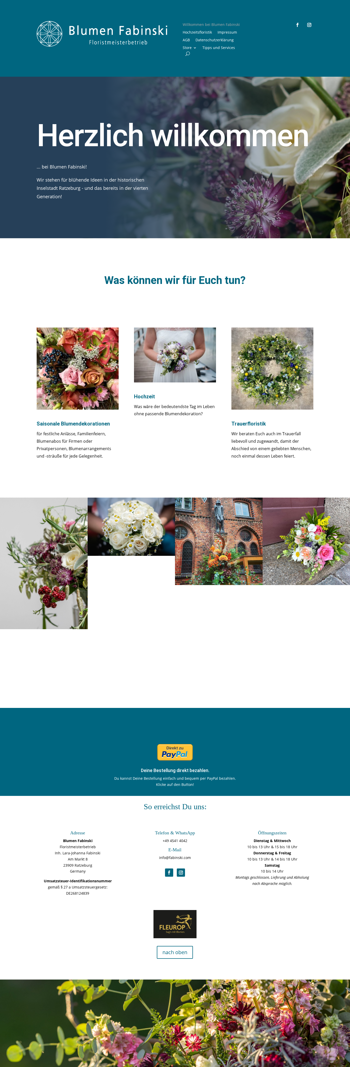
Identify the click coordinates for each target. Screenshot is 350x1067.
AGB (186, 40)
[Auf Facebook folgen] (297, 25)
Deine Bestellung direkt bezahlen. (175, 770)
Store (187, 48)
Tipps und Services (218, 48)
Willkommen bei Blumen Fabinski (211, 25)
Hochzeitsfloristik (197, 33)
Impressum (227, 33)
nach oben (174, 952)
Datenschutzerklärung (214, 40)
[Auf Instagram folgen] (309, 25)
